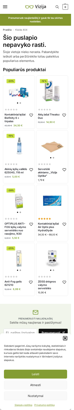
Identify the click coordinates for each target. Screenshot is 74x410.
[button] (65, 338)
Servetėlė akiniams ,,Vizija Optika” (47, 172)
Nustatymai (35, 396)
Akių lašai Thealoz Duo (49, 116)
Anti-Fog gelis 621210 (13, 283)
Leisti (35, 374)
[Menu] (9, 7)
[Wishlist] (31, 115)
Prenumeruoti (51, 332)
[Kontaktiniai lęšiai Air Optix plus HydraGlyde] (52, 200)
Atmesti (35, 385)
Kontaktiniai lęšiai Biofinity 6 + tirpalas (15, 118)
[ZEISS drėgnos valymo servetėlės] (52, 258)
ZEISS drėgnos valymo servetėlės (47, 285)
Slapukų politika (23, 404)
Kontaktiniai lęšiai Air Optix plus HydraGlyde (48, 227)
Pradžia (7, 29)
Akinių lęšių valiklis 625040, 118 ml (16, 170)
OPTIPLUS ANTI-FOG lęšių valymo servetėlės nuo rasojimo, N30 (15, 228)
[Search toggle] (57, 7)
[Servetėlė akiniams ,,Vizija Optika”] (52, 146)
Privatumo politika (44, 404)
